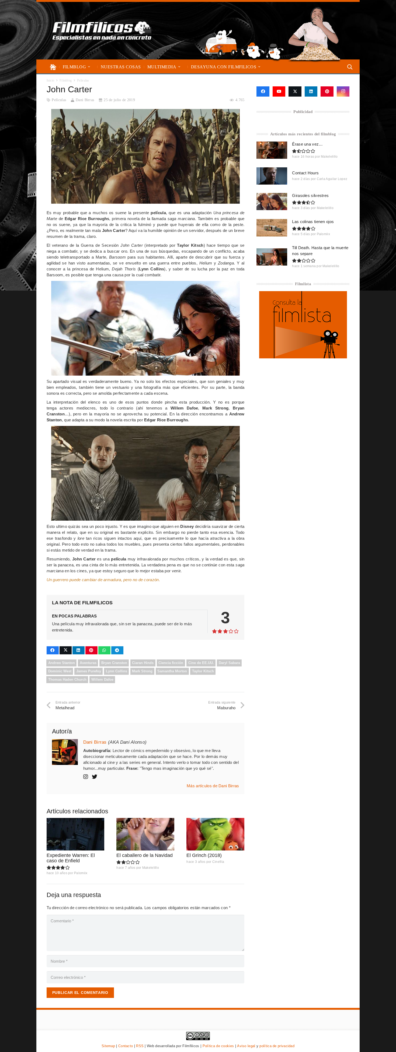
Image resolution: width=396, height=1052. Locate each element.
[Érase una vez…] (271, 150)
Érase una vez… (307, 144)
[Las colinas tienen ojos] (271, 227)
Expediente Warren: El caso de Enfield (71, 858)
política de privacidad (276, 1046)
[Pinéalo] (91, 650)
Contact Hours (305, 173)
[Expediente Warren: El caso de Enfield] (76, 834)
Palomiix (80, 873)
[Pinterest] (327, 91)
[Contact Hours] (271, 176)
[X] (295, 91)
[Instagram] (343, 91)
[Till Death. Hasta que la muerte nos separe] (271, 257)
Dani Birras (85, 100)
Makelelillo (150, 868)
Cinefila (218, 862)
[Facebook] (262, 91)
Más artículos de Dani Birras (213, 785)
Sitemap (108, 1046)
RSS (140, 1046)
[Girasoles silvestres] (271, 201)
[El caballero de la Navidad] (145, 834)
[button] (89, 66)
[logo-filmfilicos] (102, 30)
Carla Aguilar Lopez (332, 179)
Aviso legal (246, 1046)
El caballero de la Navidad (144, 855)
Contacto (125, 1046)
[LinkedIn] (311, 91)
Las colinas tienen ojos (313, 221)
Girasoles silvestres (310, 195)
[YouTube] (279, 91)
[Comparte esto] (53, 650)
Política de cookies (218, 1046)
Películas (59, 100)
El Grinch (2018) (204, 855)
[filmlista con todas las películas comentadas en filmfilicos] (303, 357)
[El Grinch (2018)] (215, 834)
